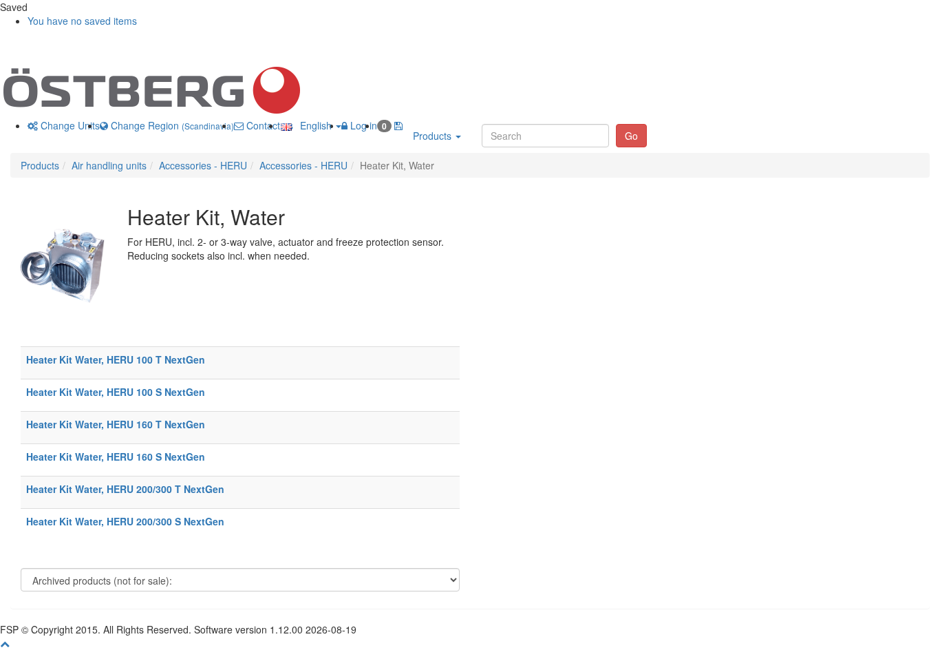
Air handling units (109, 165)
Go (631, 136)
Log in (362, 125)
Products (433, 136)
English (313, 125)
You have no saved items (82, 21)
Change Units (69, 125)
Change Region (171, 125)
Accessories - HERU (203, 165)
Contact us (268, 125)
